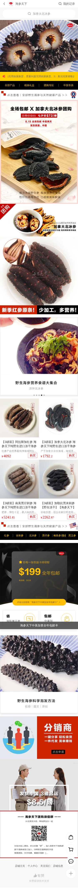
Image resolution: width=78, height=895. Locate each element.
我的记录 (69, 3)
